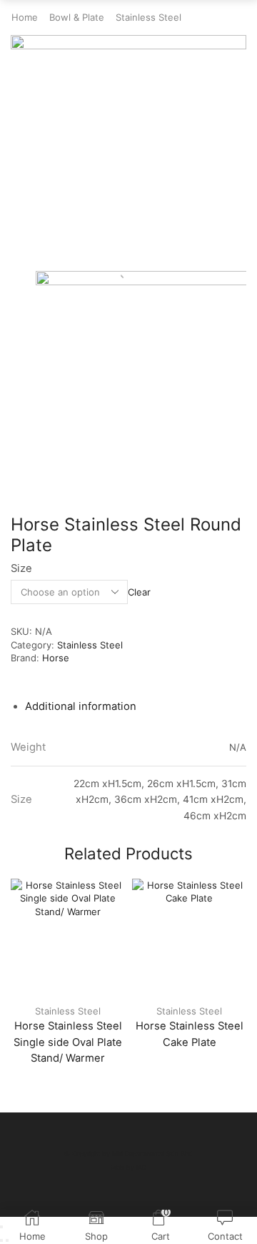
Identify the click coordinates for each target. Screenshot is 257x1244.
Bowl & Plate (76, 17)
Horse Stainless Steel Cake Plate (189, 1034)
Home (24, 17)
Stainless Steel (148, 17)
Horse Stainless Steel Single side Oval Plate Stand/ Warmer (68, 1042)
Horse (55, 657)
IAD (141, 1167)
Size (21, 568)
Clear (139, 592)
